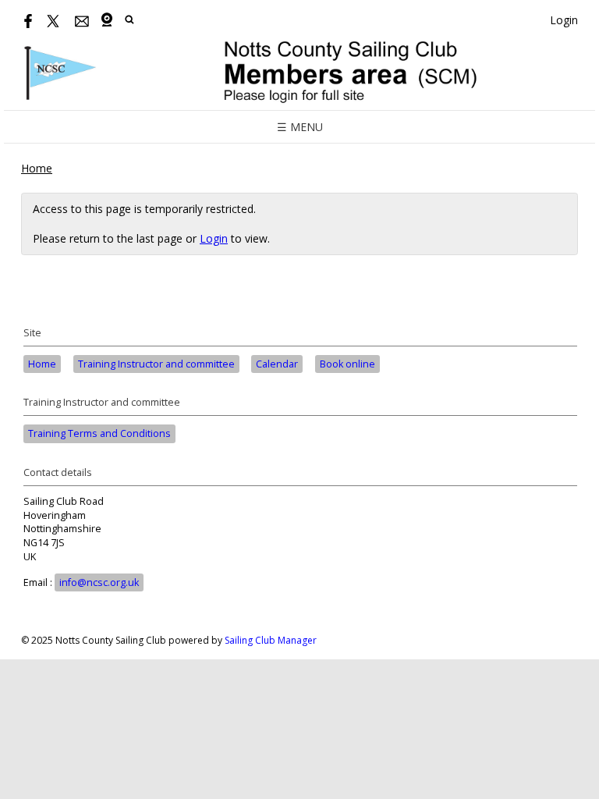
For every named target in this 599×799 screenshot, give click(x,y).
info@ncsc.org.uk (99, 582)
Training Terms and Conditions (99, 433)
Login (564, 19)
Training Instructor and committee (156, 364)
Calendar (277, 364)
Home (36, 168)
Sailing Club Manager (271, 640)
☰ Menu (300, 126)
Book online (347, 364)
